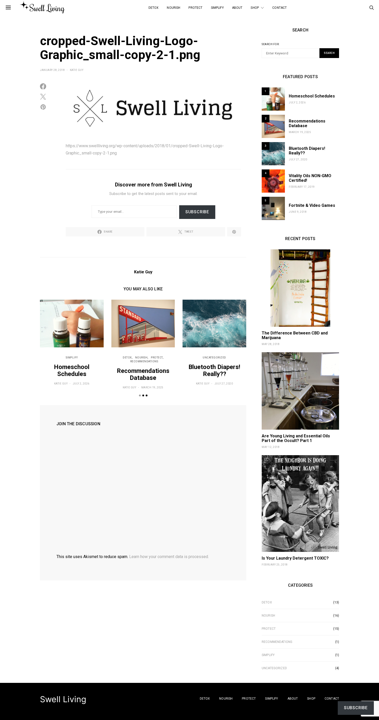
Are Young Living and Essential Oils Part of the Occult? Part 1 (296, 438)
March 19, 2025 (152, 387)
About (237, 8)
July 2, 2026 (81, 383)
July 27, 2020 (224, 383)
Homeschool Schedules (71, 370)
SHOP (255, 8)
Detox (154, 8)
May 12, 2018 (270, 447)
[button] (140, 395)
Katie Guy (77, 70)
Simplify (217, 8)
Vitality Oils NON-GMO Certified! (310, 178)
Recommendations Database (143, 374)
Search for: (270, 44)
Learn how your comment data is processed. (169, 556)
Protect (195, 8)
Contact (279, 8)
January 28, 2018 (52, 70)
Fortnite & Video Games (312, 205)
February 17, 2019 (302, 186)
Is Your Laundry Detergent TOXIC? (295, 558)
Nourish (173, 8)
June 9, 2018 (298, 211)
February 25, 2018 (275, 564)
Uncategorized (214, 357)
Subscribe (197, 211)
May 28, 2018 (270, 344)
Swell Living (63, 699)
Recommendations (144, 361)
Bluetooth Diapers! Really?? (214, 370)
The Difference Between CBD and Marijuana (295, 335)
